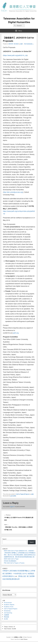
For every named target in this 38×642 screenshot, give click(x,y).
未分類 (6, 619)
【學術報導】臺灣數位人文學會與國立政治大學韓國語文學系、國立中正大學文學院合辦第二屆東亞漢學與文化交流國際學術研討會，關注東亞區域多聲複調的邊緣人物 (20, 555)
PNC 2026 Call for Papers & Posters (14, 563)
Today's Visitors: (9, 627)
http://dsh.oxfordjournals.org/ (13, 192)
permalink (13, 496)
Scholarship (7, 611)
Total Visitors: (8, 629)
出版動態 (6, 615)
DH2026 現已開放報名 (10, 561)
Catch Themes (24, 639)
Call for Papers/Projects (22, 494)
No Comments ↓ (29, 44)
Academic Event (8, 607)
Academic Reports (9, 604)
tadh (21, 44)
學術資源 (6, 617)
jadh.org (16, 333)
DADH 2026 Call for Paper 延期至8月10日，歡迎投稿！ (19, 551)
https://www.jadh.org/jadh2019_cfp (15, 55)
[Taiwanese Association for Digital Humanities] (19, 14)
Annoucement (8, 602)
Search (4, 539)
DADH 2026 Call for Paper (11, 559)
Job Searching (8, 613)
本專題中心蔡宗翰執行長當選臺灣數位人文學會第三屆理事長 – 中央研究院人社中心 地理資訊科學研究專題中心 (18, 573)
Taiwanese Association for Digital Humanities (19, 20)
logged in (12, 506)
